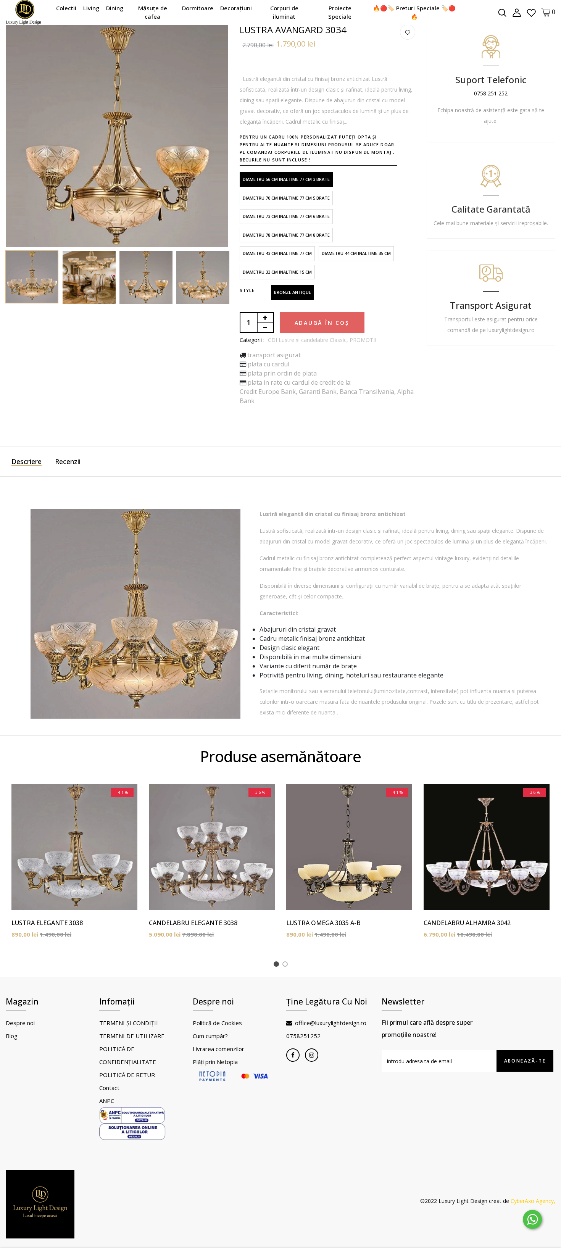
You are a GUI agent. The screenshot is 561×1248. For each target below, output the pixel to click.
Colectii (66, 8)
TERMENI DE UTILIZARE (131, 1036)
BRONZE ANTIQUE (292, 292)
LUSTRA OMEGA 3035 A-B (323, 923)
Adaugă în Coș (322, 322)
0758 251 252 (491, 93)
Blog (12, 1036)
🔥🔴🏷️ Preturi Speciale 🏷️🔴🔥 (414, 12)
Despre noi (20, 1023)
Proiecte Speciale (339, 12)
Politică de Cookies (217, 1023)
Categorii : (252, 339)
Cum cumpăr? (210, 1036)
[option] (117, 135)
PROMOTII (363, 339)
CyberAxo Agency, (533, 1200)
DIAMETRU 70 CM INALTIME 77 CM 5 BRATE (286, 198)
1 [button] (277, 965)
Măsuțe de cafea (152, 12)
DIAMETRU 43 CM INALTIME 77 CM (277, 253)
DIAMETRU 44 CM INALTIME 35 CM (356, 253)
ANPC (106, 1100)
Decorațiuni (236, 8)
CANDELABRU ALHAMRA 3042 (467, 923)
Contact (109, 1088)
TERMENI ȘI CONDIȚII (128, 1023)
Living (91, 8)
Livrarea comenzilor (218, 1049)
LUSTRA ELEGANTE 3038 (47, 923)
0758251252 (303, 1036)
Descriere (26, 461)
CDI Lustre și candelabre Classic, (309, 339)
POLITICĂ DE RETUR (127, 1075)
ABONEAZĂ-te (525, 1061)
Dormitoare (197, 8)
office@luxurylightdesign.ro (330, 1023)
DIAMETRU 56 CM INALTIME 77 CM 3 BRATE (286, 179)
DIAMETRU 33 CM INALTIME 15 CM (277, 272)
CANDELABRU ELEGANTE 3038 (193, 923)
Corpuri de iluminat (284, 12)
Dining (114, 8)
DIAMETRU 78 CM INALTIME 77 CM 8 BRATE (286, 235)
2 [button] (286, 965)
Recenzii (68, 461)
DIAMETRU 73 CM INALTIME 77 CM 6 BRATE (286, 216)
